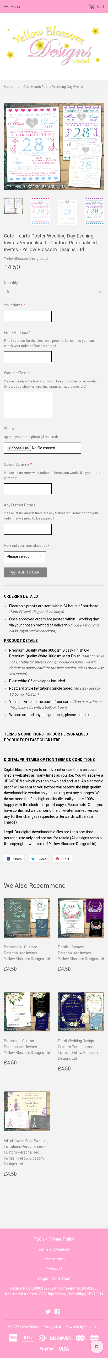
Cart (100, 6)
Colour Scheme (16, 464)
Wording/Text (15, 373)
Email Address (16, 333)
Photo (9, 429)
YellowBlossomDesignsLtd (40, 1327)
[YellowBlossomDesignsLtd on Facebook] (57, 1312)
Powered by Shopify (81, 1327)
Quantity (11, 282)
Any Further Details (19, 505)
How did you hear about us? (26, 545)
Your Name (13, 305)
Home (8, 87)
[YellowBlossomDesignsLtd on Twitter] (48, 1312)
